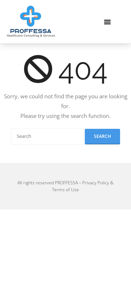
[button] (107, 21)
